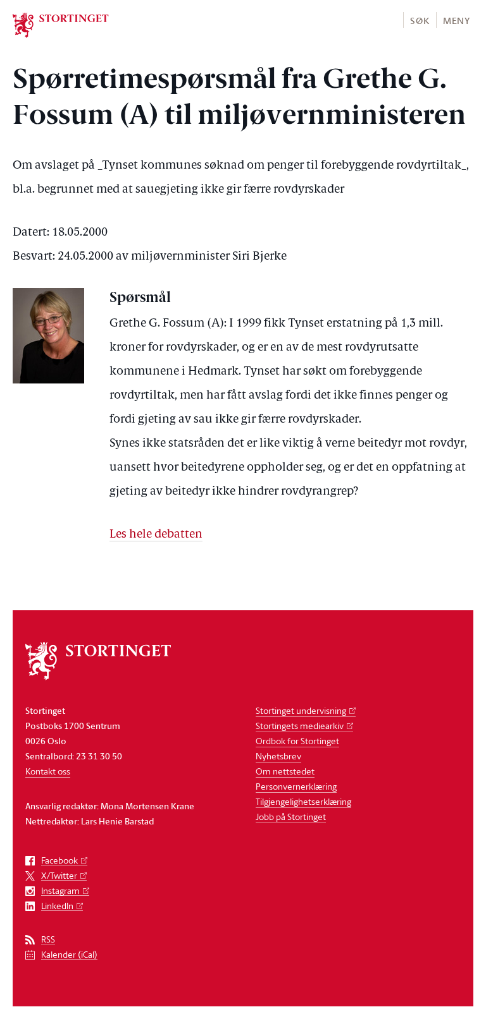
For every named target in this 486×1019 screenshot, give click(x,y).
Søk (419, 21)
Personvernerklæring (296, 786)
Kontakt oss (47, 771)
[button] (419, 20)
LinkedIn (57, 906)
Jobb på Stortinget (291, 817)
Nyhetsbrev (278, 756)
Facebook (59, 860)
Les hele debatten (155, 535)
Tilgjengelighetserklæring (303, 801)
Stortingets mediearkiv (300, 726)
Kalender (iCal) (69, 955)
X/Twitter (59, 876)
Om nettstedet (285, 771)
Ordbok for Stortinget (297, 741)
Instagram (60, 891)
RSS (48, 939)
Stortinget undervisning (301, 710)
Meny (456, 21)
